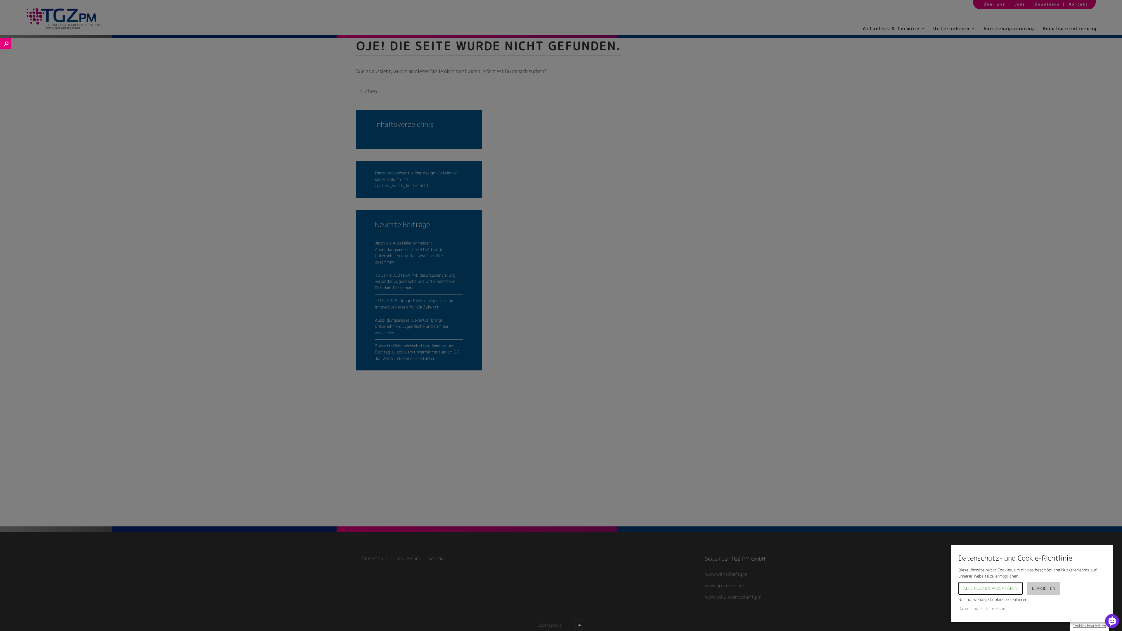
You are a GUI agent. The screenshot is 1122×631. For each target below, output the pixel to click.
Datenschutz (970, 608)
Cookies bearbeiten (1089, 625)
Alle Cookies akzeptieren (990, 588)
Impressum (996, 608)
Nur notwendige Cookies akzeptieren (992, 599)
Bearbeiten (1043, 588)
